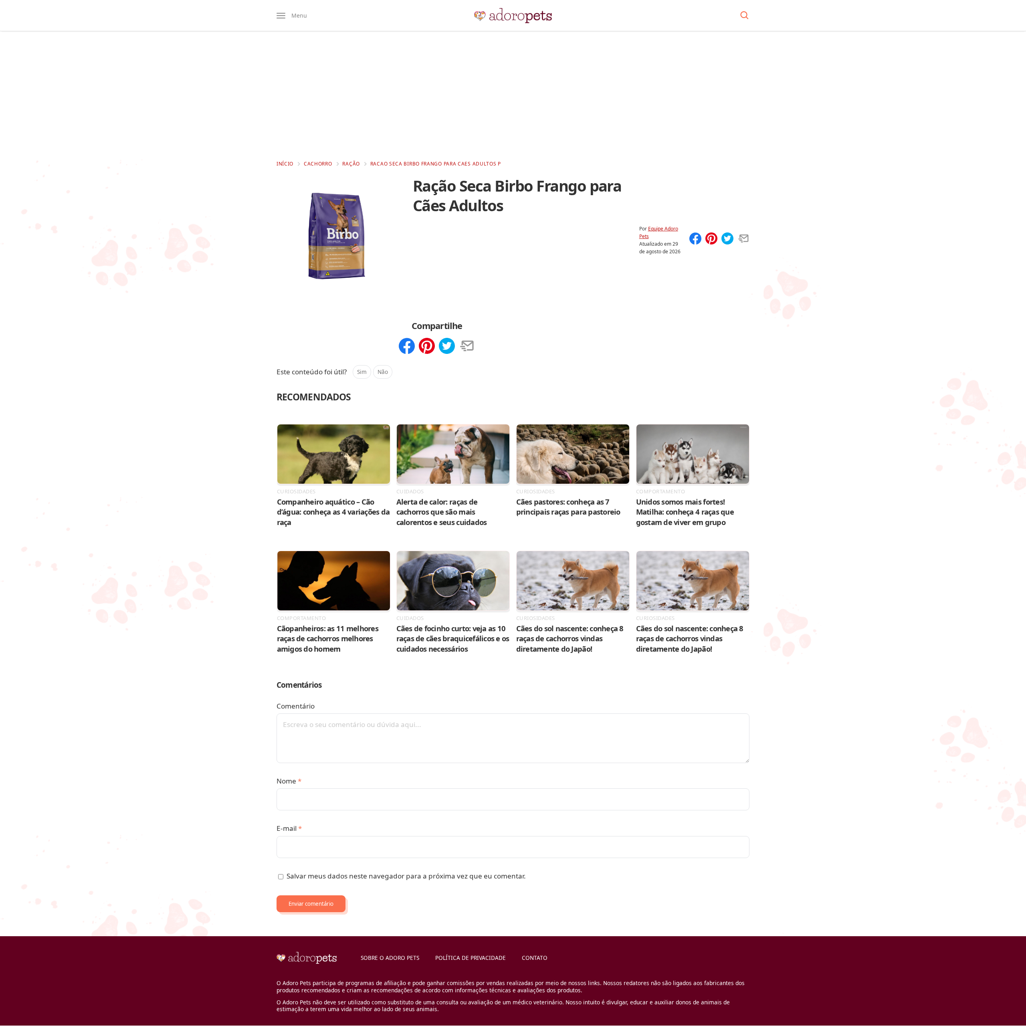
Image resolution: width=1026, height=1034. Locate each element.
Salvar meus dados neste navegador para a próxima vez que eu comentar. (406, 876)
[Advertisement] (513, 95)
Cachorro (318, 163)
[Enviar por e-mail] (743, 239)
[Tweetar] (727, 239)
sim (362, 372)
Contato (534, 957)
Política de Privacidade (470, 957)
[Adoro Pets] (513, 15)
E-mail (289, 828)
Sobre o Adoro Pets (390, 957)
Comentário (296, 706)
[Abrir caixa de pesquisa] (744, 15)
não (383, 372)
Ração (351, 163)
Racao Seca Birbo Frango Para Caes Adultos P (435, 163)
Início (285, 163)
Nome (289, 781)
